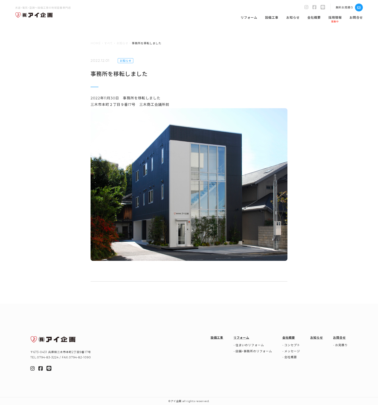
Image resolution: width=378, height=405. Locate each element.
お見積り (341, 345)
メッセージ (292, 351)
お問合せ (356, 17)
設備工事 (271, 17)
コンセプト (292, 345)
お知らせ (293, 17)
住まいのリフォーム (249, 345)
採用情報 (335, 17)
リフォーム (249, 17)
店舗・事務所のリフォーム (253, 351)
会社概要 (314, 17)
